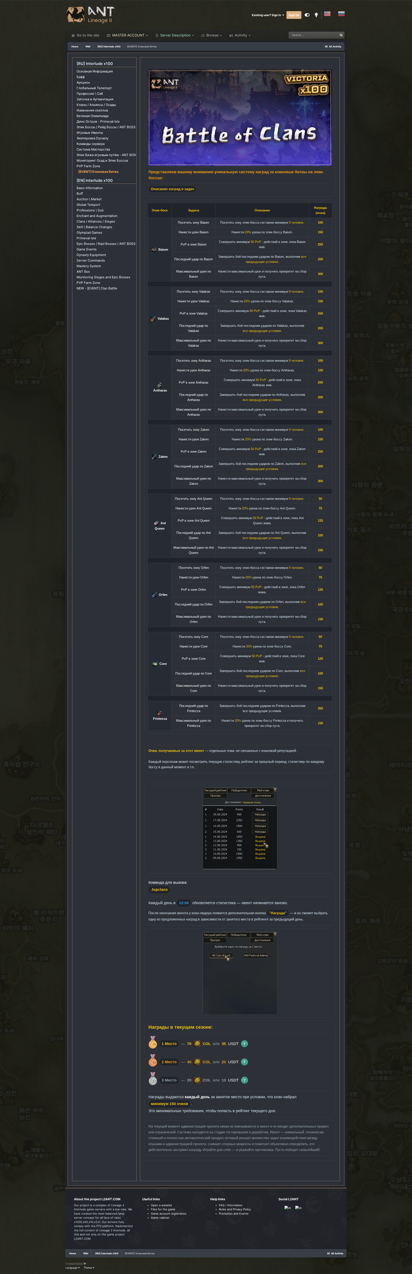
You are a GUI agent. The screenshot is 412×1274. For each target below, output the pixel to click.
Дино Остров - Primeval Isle (98, 121)
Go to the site (87, 35)
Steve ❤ (81, 1263)
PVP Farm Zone (88, 166)
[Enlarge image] (240, 117)
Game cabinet (160, 1217)
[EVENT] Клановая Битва (98, 172)
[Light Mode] (316, 15)
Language (71, 1267)
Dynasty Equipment (91, 255)
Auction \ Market (89, 199)
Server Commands (91, 260)
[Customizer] (307, 15)
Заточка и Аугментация (95, 99)
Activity (240, 35)
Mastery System (89, 266)
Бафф (81, 77)
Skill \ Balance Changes (94, 227)
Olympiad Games (89, 232)
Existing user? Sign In (267, 15)
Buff (80, 193)
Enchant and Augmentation (97, 216)
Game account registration (168, 1213)
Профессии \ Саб (90, 94)
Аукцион (83, 82)
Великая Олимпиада (92, 116)
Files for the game (163, 1209)
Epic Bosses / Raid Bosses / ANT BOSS (106, 244)
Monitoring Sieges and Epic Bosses (103, 277)
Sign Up (294, 15)
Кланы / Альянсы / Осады (96, 105)
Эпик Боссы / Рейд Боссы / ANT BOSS (106, 127)
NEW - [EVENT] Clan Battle (97, 288)
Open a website (161, 1205)
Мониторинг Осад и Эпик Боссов (102, 160)
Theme (88, 1267)
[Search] (341, 35)
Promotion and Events (233, 1213)
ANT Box (83, 272)
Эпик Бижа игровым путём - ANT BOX (106, 155)
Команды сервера (91, 144)
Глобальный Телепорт (94, 88)
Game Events (87, 249)
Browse (211, 35)
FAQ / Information (230, 1205)
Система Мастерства (93, 149)
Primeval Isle (86, 238)
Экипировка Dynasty (92, 138)
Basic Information (90, 188)
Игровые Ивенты (90, 133)
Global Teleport (88, 205)
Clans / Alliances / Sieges (96, 221)
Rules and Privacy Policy (235, 1209)
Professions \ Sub (90, 210)
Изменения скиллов (92, 110)
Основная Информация (95, 71)
